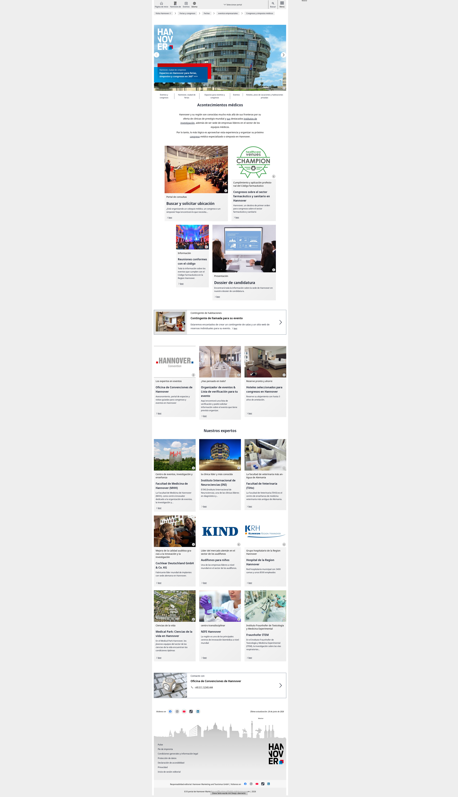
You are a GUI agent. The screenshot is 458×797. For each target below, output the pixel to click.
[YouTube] (184, 711)
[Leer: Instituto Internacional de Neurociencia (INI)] (220, 474)
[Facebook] (170, 711)
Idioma (194, 6)
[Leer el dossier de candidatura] (244, 262)
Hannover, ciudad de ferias (186, 96)
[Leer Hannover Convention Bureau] (174, 381)
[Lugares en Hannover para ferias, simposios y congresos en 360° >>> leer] (220, 58)
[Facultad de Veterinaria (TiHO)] (265, 474)
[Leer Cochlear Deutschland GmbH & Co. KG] (174, 551)
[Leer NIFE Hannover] (220, 625)
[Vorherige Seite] (156, 55)
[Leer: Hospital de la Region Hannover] (265, 551)
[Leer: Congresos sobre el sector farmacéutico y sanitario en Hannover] (254, 183)
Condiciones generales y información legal (178, 754)
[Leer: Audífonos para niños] (220, 551)
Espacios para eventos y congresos (215, 96)
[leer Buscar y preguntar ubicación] (196, 183)
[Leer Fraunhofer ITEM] (265, 625)
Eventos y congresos (164, 96)
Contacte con (198, 675)
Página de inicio (161, 6)
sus (228, 118)
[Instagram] (177, 711)
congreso (195, 136)
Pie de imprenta (165, 749)
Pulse (160, 744)
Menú (282, 6)
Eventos (186, 6)
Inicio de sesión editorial (169, 772)
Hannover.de (175, 6)
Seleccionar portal (234, 4)
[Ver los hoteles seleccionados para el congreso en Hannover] (265, 381)
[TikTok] (191, 711)
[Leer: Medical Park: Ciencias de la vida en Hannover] (174, 625)
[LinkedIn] (198, 711)
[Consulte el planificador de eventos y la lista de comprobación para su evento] (220, 383)
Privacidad (163, 767)
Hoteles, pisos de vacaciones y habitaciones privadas (264, 96)
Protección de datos (167, 758)
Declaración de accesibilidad (171, 763)
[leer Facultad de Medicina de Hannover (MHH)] (174, 475)
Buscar (273, 6)
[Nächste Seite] (283, 55)
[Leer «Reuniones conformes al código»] (192, 256)
